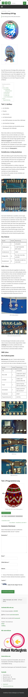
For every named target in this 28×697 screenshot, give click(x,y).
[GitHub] (6, 3)
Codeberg (3, 625)
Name (3, 556)
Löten (5, 516)
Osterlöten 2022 (6, 520)
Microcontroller (11, 516)
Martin (9, 11)
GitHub (2, 623)
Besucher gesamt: (7, 679)
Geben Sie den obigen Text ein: (15, 584)
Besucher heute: (7, 677)
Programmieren (19, 516)
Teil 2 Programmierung (6, 99)
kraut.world (17, 618)
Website (3, 568)
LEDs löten (7, 93)
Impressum (5, 684)
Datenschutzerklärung (8, 686)
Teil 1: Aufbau (6, 87)
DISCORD (16, 611)
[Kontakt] (9, 3)
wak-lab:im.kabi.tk (14, 614)
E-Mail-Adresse (5, 562)
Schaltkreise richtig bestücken (8, 90)
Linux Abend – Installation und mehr (17, 522)
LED (2, 516)
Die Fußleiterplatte (9, 96)
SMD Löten (7, 95)
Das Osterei (7, 92)
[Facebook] (3, 3)
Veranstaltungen (6, 512)
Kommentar (4, 535)
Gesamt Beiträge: (7, 681)
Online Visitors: (6, 675)
